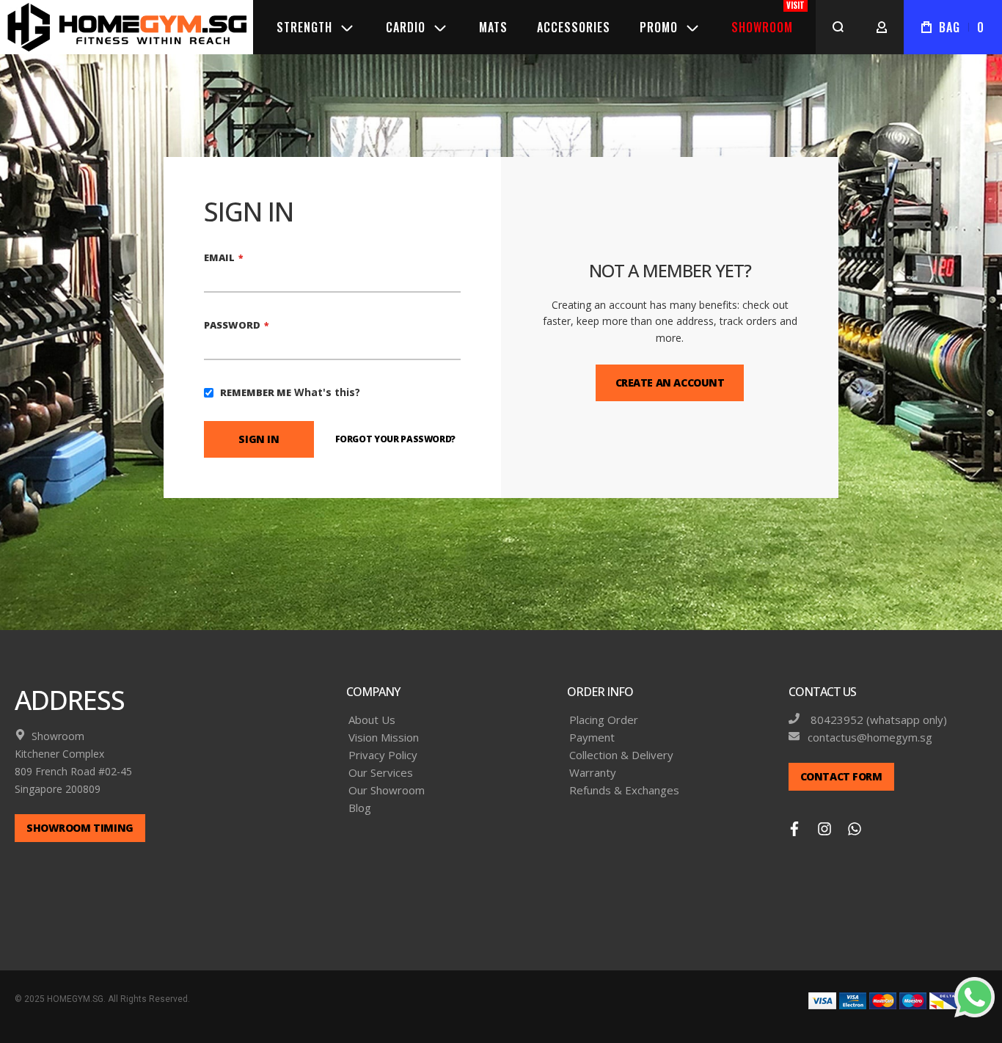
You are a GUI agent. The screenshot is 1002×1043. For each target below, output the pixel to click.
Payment (592, 737)
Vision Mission (383, 737)
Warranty (592, 773)
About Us (371, 720)
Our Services (380, 773)
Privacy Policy (382, 755)
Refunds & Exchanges (624, 790)
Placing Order (603, 720)
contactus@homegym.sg (870, 737)
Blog (359, 808)
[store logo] (126, 27)
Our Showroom (386, 790)
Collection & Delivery (621, 755)
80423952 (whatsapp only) (877, 720)
